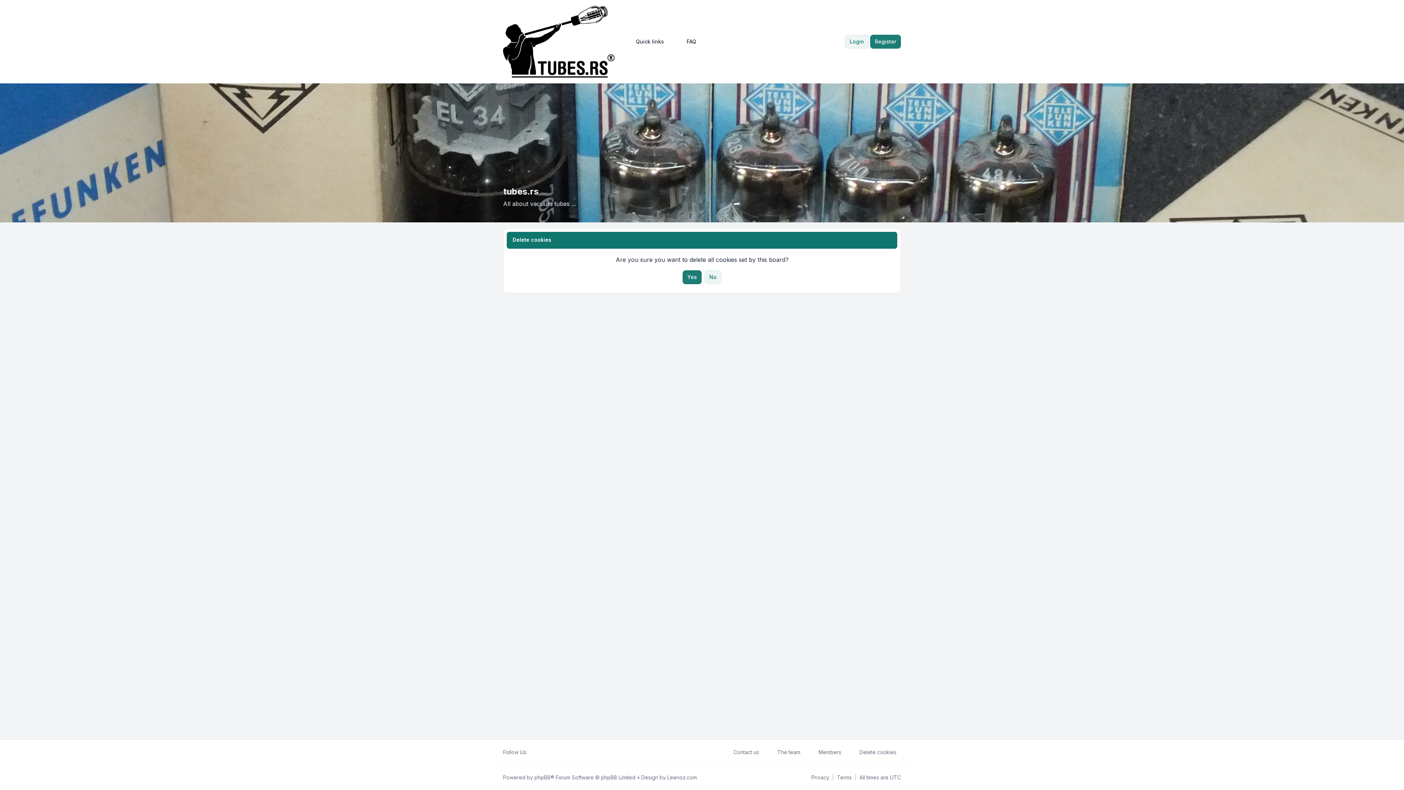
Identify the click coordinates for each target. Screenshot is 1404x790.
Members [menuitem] (830, 752)
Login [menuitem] (857, 41)
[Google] (549, 752)
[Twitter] (537, 752)
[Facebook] (531, 752)
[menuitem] (646, 41)
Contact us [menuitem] (746, 752)
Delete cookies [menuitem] (878, 752)
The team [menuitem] (788, 752)
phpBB (543, 777)
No (713, 277)
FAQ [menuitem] (691, 41)
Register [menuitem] (885, 41)
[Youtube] (543, 752)
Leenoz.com (682, 777)
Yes (692, 277)
